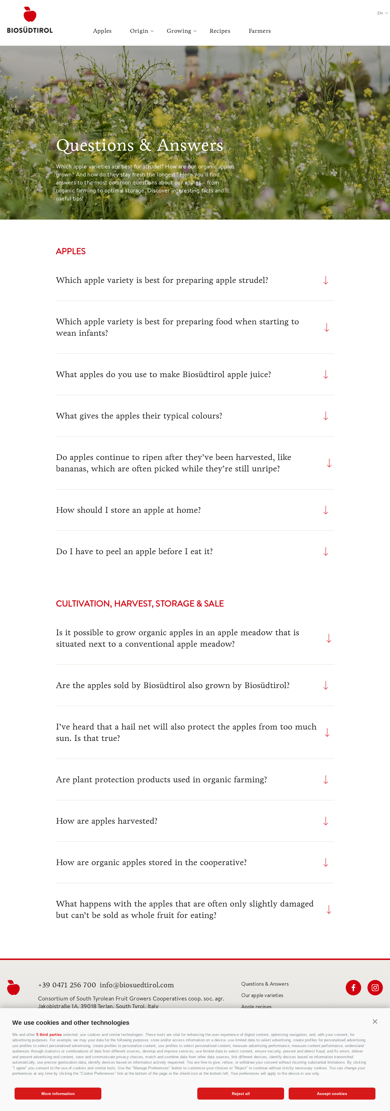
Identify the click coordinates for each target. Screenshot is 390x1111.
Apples (102, 31)
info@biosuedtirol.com (137, 985)
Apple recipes (256, 1006)
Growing (179, 31)
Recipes (220, 31)
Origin (139, 31)
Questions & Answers (265, 983)
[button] (375, 1021)
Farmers (260, 31)
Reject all (241, 1093)
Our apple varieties (262, 995)
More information (58, 1093)
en (380, 13)
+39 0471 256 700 (67, 985)
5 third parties (49, 1034)
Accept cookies (332, 1093)
